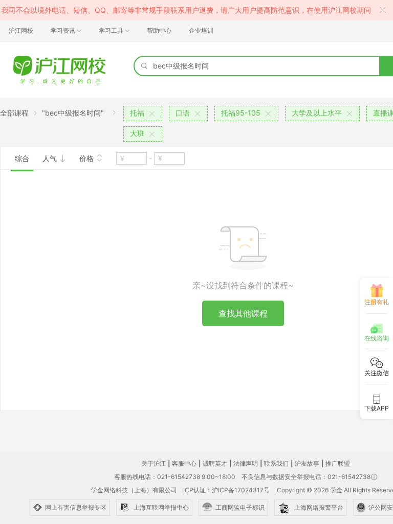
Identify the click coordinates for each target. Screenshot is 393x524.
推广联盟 (337, 463)
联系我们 (276, 463)
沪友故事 (307, 463)
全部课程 (14, 112)
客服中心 (184, 463)
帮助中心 (159, 30)
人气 (50, 158)
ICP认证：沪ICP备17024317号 (226, 490)
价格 (87, 158)
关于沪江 (153, 463)
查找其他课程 (243, 313)
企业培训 (201, 30)
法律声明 (245, 463)
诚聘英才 (215, 463)
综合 (22, 158)
